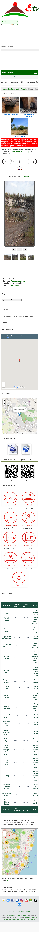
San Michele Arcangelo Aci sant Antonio (6, 750)
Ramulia (15, 89)
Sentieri (12, 77)
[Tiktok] (35, 900)
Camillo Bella (21, 915)
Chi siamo (21, 911)
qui (7, 881)
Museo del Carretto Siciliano (6, 787)
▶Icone (27, 176)
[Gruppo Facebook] (17, 900)
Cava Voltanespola (24, 77)
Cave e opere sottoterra (10, 115)
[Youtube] (26, 900)
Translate (16, 25)
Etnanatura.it (11, 915)
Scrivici (28, 911)
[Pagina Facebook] (12, 900)
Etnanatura (14, 285)
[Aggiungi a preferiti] (3, 900)
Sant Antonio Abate (6, 763)
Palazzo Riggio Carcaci (6, 802)
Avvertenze (12, 911)
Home (5, 77)
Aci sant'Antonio (18, 281)
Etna (35, 619)
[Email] (8, 900)
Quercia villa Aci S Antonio (6, 732)
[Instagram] (21, 900)
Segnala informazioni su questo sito (11, 300)
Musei (36, 784)
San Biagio (6, 776)
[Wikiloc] (31, 900)
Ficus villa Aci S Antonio (6, 723)
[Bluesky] (19, 904)
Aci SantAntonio (19, 136)
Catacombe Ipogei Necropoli (28, 115)
